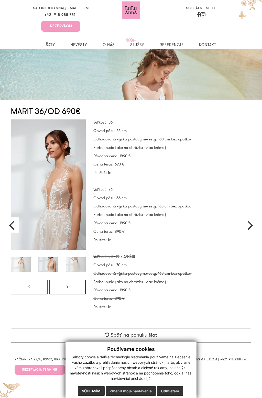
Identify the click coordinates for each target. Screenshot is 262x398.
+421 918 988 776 (61, 15)
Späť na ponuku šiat (133, 335)
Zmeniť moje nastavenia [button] (131, 391)
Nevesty (78, 44)
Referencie (172, 44)
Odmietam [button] (170, 391)
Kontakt (207, 44)
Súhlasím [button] (91, 391)
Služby (137, 44)
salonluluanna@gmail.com (61, 8)
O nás (109, 44)
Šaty (50, 44)
